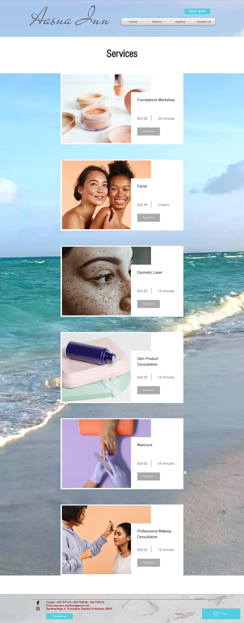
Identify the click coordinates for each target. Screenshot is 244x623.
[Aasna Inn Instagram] (38, 608)
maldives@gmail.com (77, 605)
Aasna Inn (70, 18)
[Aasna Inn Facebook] (38, 603)
